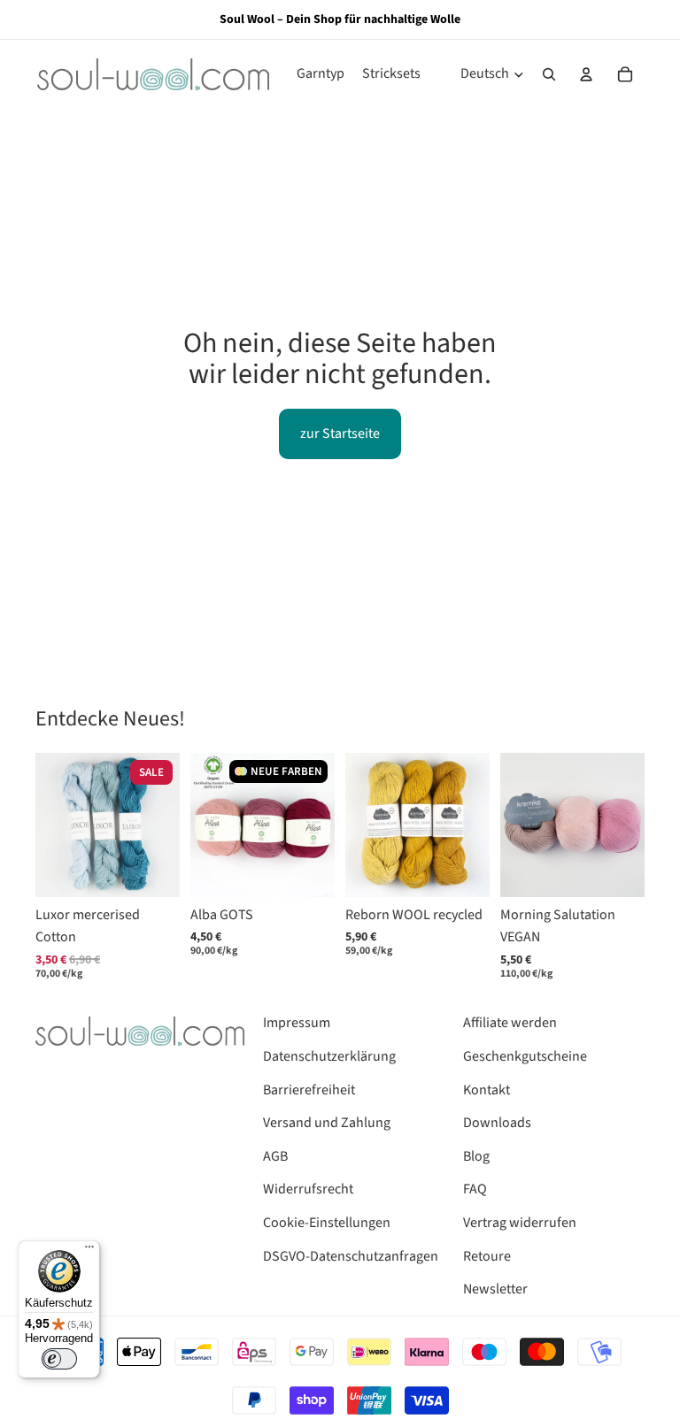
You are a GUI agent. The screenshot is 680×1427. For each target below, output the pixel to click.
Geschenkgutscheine (525, 1056)
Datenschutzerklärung (329, 1056)
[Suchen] (548, 74)
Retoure (487, 1256)
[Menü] (89, 1251)
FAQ (475, 1189)
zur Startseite (340, 433)
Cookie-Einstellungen (326, 1222)
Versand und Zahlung (326, 1122)
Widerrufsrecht (308, 1189)
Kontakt (486, 1090)
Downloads (497, 1122)
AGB (275, 1156)
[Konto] (586, 74)
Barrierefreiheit (309, 1090)
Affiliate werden (510, 1022)
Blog (476, 1156)
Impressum (296, 1022)
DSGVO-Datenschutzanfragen (350, 1256)
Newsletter (495, 1289)
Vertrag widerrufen (519, 1222)
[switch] (59, 1358)
